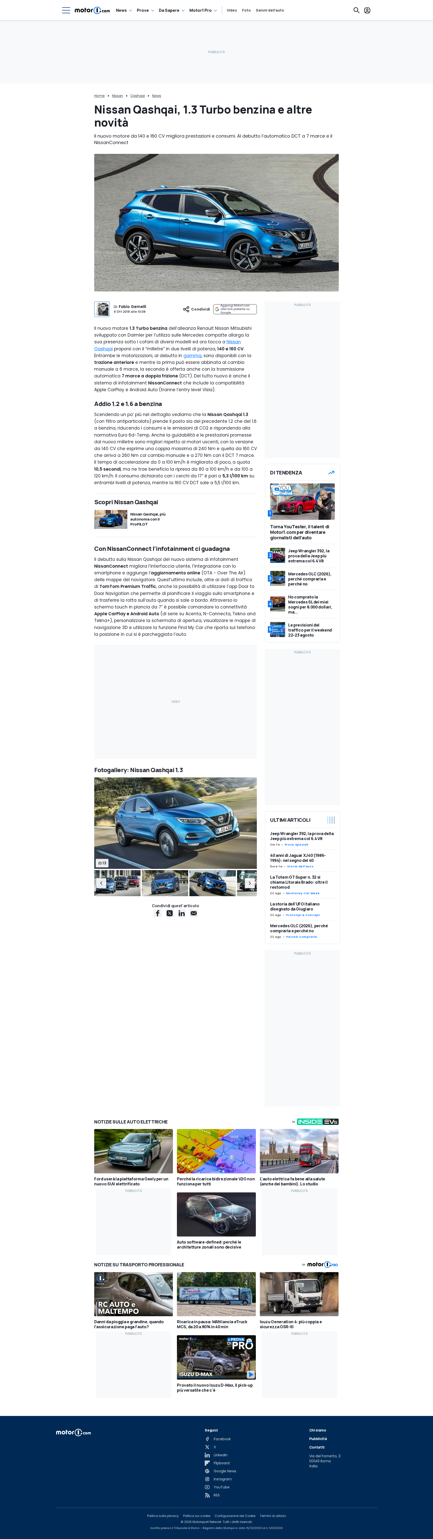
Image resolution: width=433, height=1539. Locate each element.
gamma (192, 356)
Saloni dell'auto (270, 10)
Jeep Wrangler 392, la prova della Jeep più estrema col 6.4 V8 (302, 836)
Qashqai (137, 96)
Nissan (117, 96)
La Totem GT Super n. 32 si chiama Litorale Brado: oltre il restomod (299, 882)
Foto (246, 10)
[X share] (170, 913)
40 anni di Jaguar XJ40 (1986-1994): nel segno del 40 (298, 858)
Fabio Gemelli (132, 306)
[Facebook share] (158, 913)
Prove (143, 10)
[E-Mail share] (194, 913)
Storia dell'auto (300, 866)
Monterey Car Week (302, 893)
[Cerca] (357, 10)
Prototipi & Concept (303, 915)
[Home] (92, 10)
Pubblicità (318, 1438)
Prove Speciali (296, 845)
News (121, 10)
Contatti (316, 1447)
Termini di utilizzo (273, 1516)
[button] (101, 883)
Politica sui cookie (196, 1516)
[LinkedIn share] (182, 913)
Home (99, 96)
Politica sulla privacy (163, 1516)
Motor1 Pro (200, 10)
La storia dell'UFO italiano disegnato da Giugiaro (295, 906)
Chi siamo (317, 1430)
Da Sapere (169, 10)
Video (232, 10)
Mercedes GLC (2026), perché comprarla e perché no (299, 928)
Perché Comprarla (301, 937)
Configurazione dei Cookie (235, 1516)
